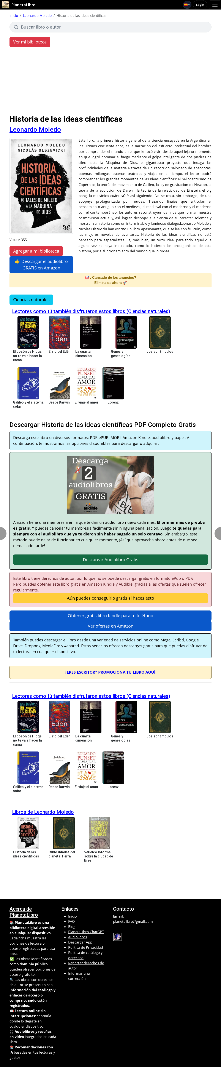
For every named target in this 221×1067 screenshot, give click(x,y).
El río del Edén (59, 351)
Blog (71, 926)
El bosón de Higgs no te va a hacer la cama (27, 355)
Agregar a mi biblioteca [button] (36, 251)
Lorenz (113, 402)
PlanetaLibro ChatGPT (86, 931)
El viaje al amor (86, 402)
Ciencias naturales (31, 300)
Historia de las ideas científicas (26, 854)
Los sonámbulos (160, 351)
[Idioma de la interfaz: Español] (187, 5)
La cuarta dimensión (83, 353)
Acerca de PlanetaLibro (23, 912)
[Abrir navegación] (215, 4)
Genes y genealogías (120, 353)
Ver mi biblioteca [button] (30, 42)
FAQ (71, 921)
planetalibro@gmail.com (133, 921)
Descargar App (80, 942)
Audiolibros (77, 937)
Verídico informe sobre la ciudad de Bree (98, 856)
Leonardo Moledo (37, 15)
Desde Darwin (59, 402)
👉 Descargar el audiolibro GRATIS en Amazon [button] (41, 264)
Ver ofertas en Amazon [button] (110, 626)
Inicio (13, 15)
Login (200, 5)
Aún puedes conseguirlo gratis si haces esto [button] (110, 598)
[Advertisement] (110, 81)
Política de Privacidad (85, 947)
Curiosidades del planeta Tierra (62, 854)
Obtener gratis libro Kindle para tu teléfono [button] (110, 615)
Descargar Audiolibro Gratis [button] (110, 559)
